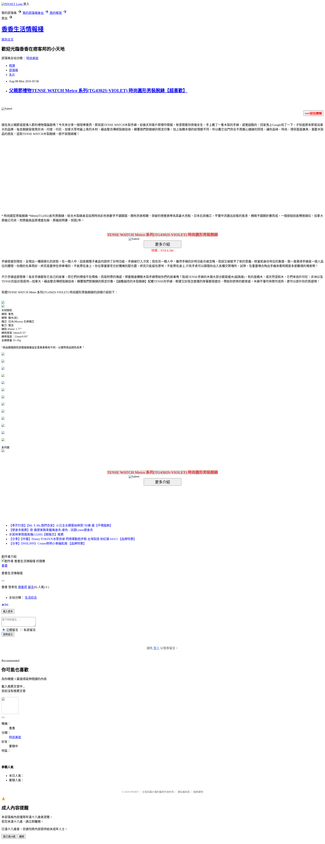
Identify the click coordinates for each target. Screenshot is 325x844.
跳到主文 (8, 39)
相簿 (12, 65)
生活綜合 (31, 597)
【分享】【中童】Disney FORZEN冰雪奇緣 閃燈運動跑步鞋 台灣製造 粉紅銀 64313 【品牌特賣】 (72, 539)
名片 (12, 74)
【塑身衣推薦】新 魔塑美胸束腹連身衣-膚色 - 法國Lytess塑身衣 (51, 530)
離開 (21, 836)
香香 (5, 565)
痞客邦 (22, 587)
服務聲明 (198, 791)
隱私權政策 (184, 791)
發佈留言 (8, 634)
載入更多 (8, 611)
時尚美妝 (32, 58)
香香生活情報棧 (23, 29)
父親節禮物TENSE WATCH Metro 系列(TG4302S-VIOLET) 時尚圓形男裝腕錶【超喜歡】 (98, 90)
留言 (31, 587)
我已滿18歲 (9, 836)
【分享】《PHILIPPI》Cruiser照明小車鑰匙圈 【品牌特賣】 (47, 543)
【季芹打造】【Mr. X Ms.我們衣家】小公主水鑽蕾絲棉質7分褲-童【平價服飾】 (61, 525)
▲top (5, 604)
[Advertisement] (130, 169)
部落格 (13, 70)
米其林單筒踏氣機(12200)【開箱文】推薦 (36, 534)
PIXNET (134, 791)
